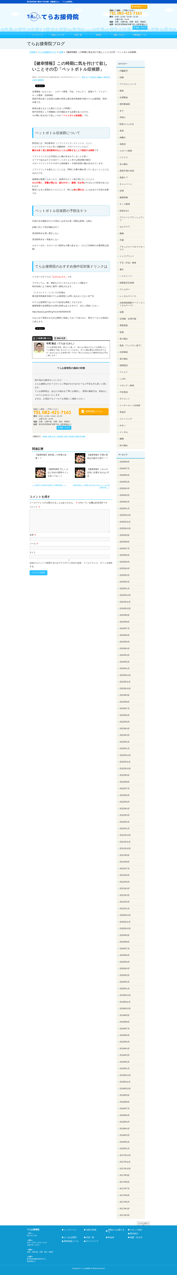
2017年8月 (125, 1182)
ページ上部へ (143, 1223)
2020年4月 (125, 968)
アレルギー (125, 289)
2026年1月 (125, 508)
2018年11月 (125, 1082)
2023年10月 (125, 688)
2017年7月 (125, 1188)
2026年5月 (125, 482)
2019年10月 (125, 1008)
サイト (33, 552)
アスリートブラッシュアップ (132, 218)
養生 (122, 269)
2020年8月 (125, 942)
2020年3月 (125, 975)
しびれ (123, 379)
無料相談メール (140, 7)
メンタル (124, 432)
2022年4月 (125, 808)
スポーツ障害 (126, 151)
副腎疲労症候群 (127, 283)
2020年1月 (125, 988)
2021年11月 (125, 842)
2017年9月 (125, 1175)
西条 (65, 436)
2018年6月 (125, 1115)
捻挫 (122, 332)
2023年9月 (125, 695)
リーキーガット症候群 (130, 405)
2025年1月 (125, 588)
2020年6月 (125, 955)
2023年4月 (125, 728)
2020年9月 (125, 935)
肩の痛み (124, 359)
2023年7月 (125, 708)
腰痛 (122, 439)
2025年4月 (125, 568)
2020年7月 (125, 948)
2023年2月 (125, 742)
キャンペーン (126, 184)
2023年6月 (125, 715)
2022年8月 (125, 782)
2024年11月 (125, 602)
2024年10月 (125, 608)
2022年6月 (125, 795)
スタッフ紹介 (136, 1230)
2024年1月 (125, 668)
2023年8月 (125, 702)
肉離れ (123, 137)
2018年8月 (125, 1102)
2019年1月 (125, 1068)
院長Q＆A (124, 211)
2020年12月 (125, 915)
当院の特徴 (91, 1230)
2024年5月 (125, 642)
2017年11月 (125, 1162)
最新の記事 (61, 338)
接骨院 (45, 436)
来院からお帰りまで (116, 1231)
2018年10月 (125, 1088)
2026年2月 (125, 502)
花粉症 (123, 144)
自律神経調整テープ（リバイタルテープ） (132, 304)
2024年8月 (125, 622)
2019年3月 (125, 1055)
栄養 (83, 77)
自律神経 (124, 352)
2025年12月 (125, 515)
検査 (122, 91)
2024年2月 (125, 662)
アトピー (124, 372)
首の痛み (124, 339)
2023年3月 (125, 735)
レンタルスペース (128, 296)
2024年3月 (125, 655)
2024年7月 (125, 628)
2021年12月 (125, 835)
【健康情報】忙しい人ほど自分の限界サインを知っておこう (58, 472)
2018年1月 (125, 1148)
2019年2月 (125, 1062)
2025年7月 (125, 548)
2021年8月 (125, 862)
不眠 (122, 240)
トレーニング (126, 419)
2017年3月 (125, 1215)
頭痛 (49, 436)
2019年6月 (125, 1035)
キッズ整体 (125, 204)
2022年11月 (125, 762)
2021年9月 (125, 855)
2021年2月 (125, 902)
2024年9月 (125, 615)
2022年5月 (125, 802)
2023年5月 (125, 722)
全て (87, 77)
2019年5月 (125, 1042)
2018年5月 (125, 1122)
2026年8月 (125, 462)
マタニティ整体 (127, 385)
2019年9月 (125, 1015)
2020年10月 (125, 928)
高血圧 (123, 412)
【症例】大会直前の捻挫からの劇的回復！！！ (49, 485)
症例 (122, 191)
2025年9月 (125, 535)
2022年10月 (125, 768)
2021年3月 (125, 895)
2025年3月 (125, 575)
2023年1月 (125, 748)
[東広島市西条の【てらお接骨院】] (53, 18)
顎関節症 (124, 365)
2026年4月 (125, 488)
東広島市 (60, 436)
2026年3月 (125, 495)
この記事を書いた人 (43, 338)
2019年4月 (125, 1048)
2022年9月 (125, 775)
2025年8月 (125, 542)
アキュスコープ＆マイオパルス (132, 248)
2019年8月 (125, 1022)
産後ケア (124, 177)
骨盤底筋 (124, 325)
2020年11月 (125, 922)
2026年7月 (125, 468)
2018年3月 (125, 1135)
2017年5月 (125, 1202)
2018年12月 (125, 1075)
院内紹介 (134, 1233)
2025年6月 (125, 555)
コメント (35, 507)
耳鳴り (123, 117)
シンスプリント (127, 256)
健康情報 (41, 80)
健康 (83, 436)
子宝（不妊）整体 (128, 263)
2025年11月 (125, 522)
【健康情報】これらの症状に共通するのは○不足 (98, 472)
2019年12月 (125, 995)
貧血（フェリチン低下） (131, 345)
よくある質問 (70, 1237)
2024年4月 (125, 648)
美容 (122, 131)
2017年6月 (125, 1195)
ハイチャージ (126, 276)
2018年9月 (125, 1095)
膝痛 (122, 233)
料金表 (111, 1237)
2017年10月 (125, 1169)
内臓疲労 (100, 77)
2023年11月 (125, 682)
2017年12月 (125, 1155)
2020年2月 (125, 982)
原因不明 (78, 436)
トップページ (70, 1230)
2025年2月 (125, 582)
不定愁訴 (93, 77)
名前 (33, 535)
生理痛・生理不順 (128, 319)
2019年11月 (125, 1002)
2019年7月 (125, 1029)
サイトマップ (92, 1241)
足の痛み (124, 164)
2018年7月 (125, 1108)
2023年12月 (125, 675)
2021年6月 (125, 875)
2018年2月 (125, 1142)
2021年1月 (125, 908)
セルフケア (125, 227)
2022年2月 (125, 822)
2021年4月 (125, 888)
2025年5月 (125, 562)
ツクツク (124, 157)
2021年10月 (125, 848)
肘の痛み (124, 445)
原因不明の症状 (127, 171)
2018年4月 (125, 1128)
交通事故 (124, 97)
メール (34, 544)
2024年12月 (125, 595)
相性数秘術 (125, 104)
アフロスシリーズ (128, 84)
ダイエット (125, 399)
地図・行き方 (141, 27)
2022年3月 (125, 815)
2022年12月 (125, 755)
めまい (54, 436)
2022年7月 (125, 788)
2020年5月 (125, 962)
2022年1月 (125, 828)
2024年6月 (125, 635)
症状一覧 (90, 1237)
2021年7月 (125, 868)
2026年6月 (125, 475)
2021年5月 (125, 882)
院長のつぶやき (127, 124)
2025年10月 (125, 528)
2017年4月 (125, 1209)
